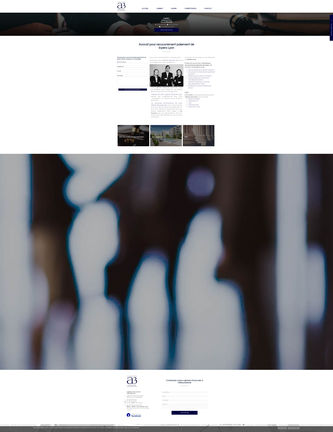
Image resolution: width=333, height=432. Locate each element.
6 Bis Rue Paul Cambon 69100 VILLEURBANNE (135, 396)
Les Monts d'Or (193, 105)
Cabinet (159, 8)
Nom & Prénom (121, 62)
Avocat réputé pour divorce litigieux (201, 70)
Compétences (190, 8)
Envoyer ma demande (132, 89)
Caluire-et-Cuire (194, 107)
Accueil (145, 8)
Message (120, 75)
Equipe (174, 8)
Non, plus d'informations (294, 428)
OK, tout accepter (282, 428)
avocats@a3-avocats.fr (167, 26)
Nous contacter (166, 30)
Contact (208, 8)
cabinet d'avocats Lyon (170, 60)
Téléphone (120, 66)
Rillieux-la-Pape (194, 99)
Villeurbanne (193, 101)
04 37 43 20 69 (173, 24)
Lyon (190, 103)
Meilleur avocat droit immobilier (200, 76)
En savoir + (133, 135)
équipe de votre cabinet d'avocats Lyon (167, 94)
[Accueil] (122, 6)
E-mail (119, 71)
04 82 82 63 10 (161, 24)
